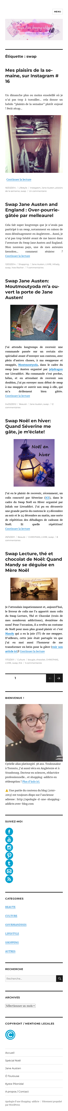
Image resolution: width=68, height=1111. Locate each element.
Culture (21, 659)
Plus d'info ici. (31, 781)
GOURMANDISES (16, 924)
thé (20, 663)
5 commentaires (33, 663)
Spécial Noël (13, 1060)
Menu (57, 11)
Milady (56, 264)
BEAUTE (10, 907)
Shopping (24, 264)
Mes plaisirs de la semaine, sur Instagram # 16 (32, 75)
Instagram (35, 187)
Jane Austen (48, 187)
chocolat (40, 659)
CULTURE (11, 915)
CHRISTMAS (34, 537)
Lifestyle (23, 187)
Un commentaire (38, 191)
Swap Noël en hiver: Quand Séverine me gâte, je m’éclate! (28, 426)
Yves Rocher (18, 267)
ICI (47, 497)
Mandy (9, 633)
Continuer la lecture (18, 179)
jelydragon (56, 369)
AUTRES (10, 951)
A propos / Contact (17, 1091)
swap (23, 191)
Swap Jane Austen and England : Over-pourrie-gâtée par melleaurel (32, 210)
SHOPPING (12, 942)
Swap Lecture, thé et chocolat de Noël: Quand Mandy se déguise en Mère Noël (33, 562)
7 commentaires (35, 267)
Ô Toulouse (12, 1076)
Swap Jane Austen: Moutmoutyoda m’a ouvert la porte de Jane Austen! (32, 289)
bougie (31, 659)
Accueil (9, 1052)
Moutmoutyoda (28, 364)
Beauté (23, 404)
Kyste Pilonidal (14, 1083)
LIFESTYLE (12, 933)
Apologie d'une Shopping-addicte (22, 1101)
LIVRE (48, 264)
